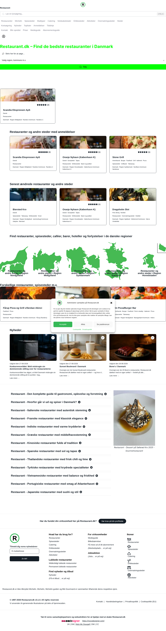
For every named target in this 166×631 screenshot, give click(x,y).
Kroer (40, 216)
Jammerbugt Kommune (40, 219)
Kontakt (99, 602)
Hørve (148, 219)
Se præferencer (103, 324)
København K (67, 169)
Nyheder (52, 575)
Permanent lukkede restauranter (63, 567)
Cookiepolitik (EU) (148, 602)
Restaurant (5, 8)
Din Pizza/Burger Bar (125, 308)
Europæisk (71, 160)
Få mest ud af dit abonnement (101, 545)
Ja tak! (24, 559)
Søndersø (115, 169)
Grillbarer (124, 164)
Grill (134, 160)
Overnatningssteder (128, 216)
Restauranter (7, 116)
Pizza (144, 160)
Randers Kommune (29, 120)
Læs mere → (15, 378)
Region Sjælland (124, 219)
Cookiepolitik (77, 329)
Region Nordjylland (26, 219)
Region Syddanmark (126, 167)
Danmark (6, 120)
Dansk (5, 113)
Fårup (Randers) (41, 318)
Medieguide (93, 538)
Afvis (83, 324)
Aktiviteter (53, 555)
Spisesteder (116, 164)
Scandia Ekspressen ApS (16, 110)
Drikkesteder (76, 164)
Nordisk (123, 212)
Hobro (152, 318)
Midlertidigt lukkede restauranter (63, 563)
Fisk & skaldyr (138, 311)
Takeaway (131, 164)
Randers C (39, 120)
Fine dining (116, 212)
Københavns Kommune (91, 167)
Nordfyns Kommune (139, 167)
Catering (52, 545)
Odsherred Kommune (138, 219)
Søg (85, 67)
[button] (111, 303)
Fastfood (129, 160)
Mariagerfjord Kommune (142, 318)
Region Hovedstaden (76, 167)
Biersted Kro (19, 209)
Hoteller (137, 216)
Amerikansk (116, 160)
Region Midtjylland (16, 120)
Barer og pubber (86, 164)
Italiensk (139, 160)
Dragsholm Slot (120, 209)
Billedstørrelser (94, 541)
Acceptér (62, 324)
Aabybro (15, 221)
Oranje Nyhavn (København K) (79, 157)
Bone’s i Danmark (117, 367)
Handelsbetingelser (114, 602)
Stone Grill (118, 157)
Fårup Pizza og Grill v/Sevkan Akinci (22, 308)
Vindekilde (115, 221)
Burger (123, 160)
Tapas (77, 160)
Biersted (22, 221)
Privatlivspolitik (87, 329)
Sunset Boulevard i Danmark (73, 367)
